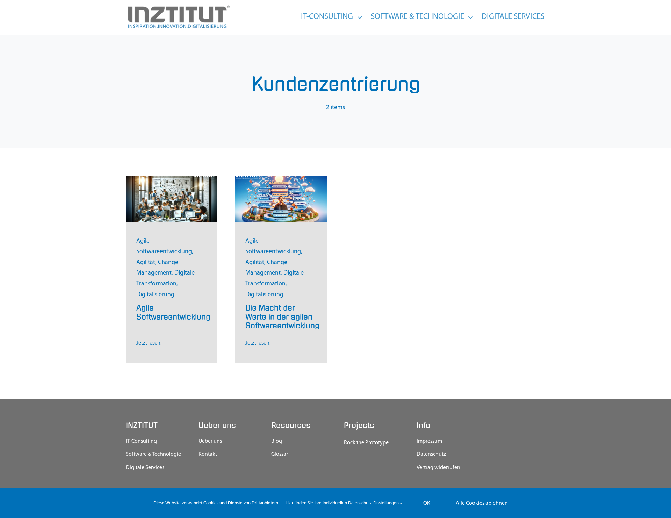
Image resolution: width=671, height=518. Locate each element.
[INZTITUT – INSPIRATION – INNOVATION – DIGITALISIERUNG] (178, 7)
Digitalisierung (155, 295)
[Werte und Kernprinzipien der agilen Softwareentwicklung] (281, 179)
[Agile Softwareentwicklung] (172, 179)
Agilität (145, 263)
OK (426, 503)
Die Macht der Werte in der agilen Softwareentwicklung (282, 316)
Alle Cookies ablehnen (482, 503)
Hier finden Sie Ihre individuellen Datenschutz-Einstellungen (343, 503)
